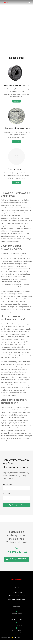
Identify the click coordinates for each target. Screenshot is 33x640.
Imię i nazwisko (8, 484)
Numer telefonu (7, 494)
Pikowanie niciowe (16, 169)
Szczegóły (16, 101)
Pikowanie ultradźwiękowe (16, 128)
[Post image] (16, 72)
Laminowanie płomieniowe (16, 85)
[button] (29, 2)
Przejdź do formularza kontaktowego (18, 559)
